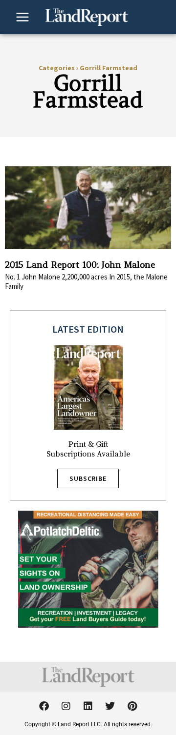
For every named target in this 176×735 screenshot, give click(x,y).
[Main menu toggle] (22, 17)
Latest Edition (88, 329)
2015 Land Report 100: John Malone (80, 264)
